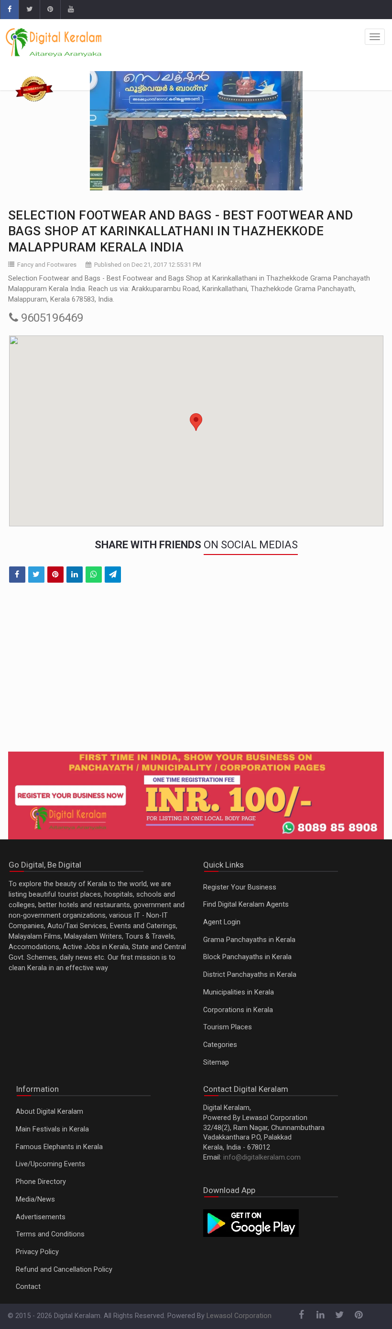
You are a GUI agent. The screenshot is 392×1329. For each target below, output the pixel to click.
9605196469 (50, 317)
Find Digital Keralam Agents (246, 904)
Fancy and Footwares (46, 264)
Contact (28, 1287)
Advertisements (40, 1217)
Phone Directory (41, 1182)
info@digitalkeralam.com (262, 1157)
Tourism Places (227, 1027)
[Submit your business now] (196, 795)
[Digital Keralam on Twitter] (29, 9)
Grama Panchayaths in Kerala (249, 940)
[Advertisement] (196, 673)
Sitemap (216, 1062)
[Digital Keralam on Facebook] (9, 9)
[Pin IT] (55, 574)
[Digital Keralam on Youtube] (70, 9)
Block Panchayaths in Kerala (247, 957)
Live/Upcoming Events (50, 1164)
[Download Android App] (251, 1222)
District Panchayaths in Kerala (249, 975)
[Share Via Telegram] (113, 574)
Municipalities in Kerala (238, 992)
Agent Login (221, 922)
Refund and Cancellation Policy (64, 1270)
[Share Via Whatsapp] (94, 574)
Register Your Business (239, 887)
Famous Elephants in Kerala (59, 1147)
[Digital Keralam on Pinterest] (50, 9)
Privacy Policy (37, 1252)
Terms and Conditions (50, 1234)
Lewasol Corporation (239, 1316)
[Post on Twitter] (36, 574)
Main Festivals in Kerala (52, 1129)
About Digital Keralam (49, 1112)
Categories (220, 1045)
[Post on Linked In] (74, 574)
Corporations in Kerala (238, 1010)
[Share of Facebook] (17, 574)
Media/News (35, 1199)
